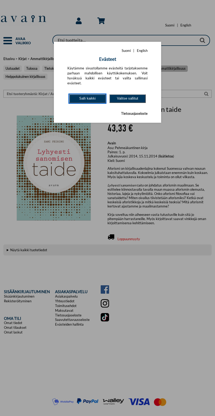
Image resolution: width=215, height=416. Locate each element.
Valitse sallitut (127, 98)
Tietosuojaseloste (134, 113)
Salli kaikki (87, 98)
